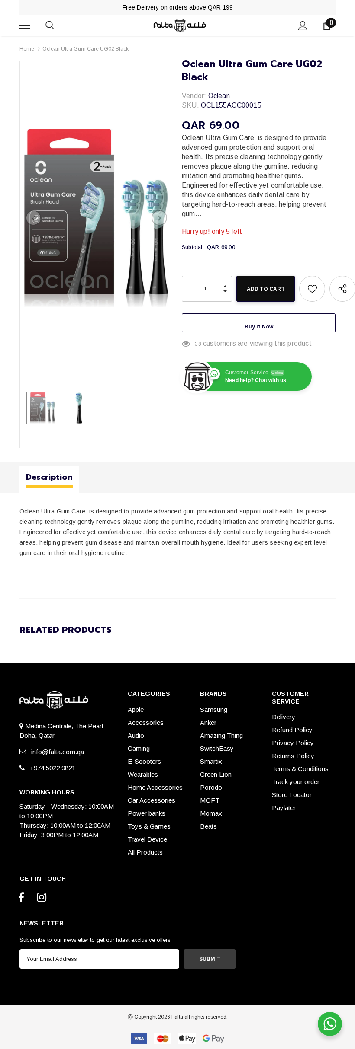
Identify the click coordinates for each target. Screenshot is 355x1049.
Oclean (219, 95)
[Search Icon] (58, 25)
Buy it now (259, 327)
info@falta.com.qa (56, 752)
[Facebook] (21, 898)
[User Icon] (302, 25)
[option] (96, 218)
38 (198, 344)
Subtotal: (193, 247)
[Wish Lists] (312, 289)
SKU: (190, 105)
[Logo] (178, 25)
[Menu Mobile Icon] (24, 25)
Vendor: (194, 95)
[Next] (159, 218)
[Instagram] (41, 898)
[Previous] (33, 218)
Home (26, 49)
